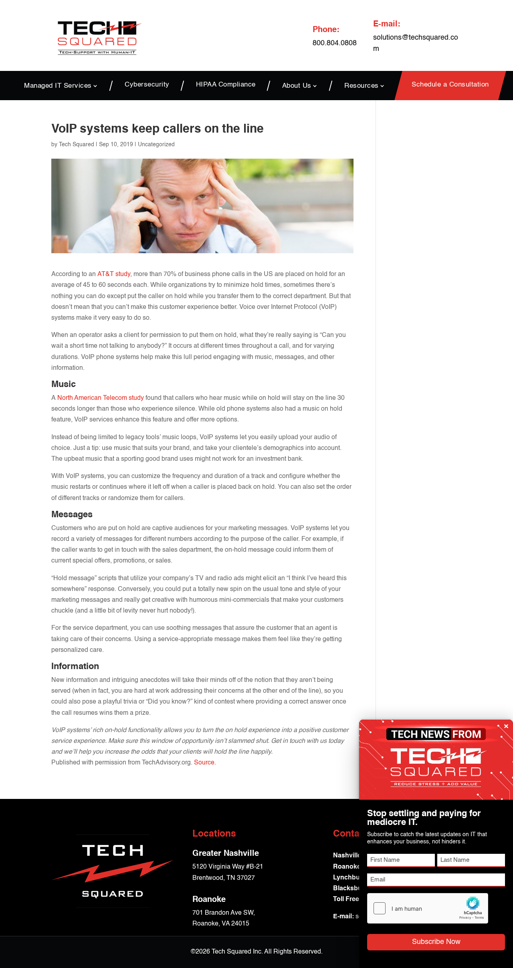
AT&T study (113, 274)
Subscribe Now (436, 942)
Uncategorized (156, 144)
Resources (361, 86)
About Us (296, 86)
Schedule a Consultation (450, 85)
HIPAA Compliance (226, 85)
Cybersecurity (147, 85)
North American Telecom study (100, 398)
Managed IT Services (58, 86)
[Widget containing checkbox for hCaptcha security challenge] (427, 908)
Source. (205, 763)
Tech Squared (76, 144)
